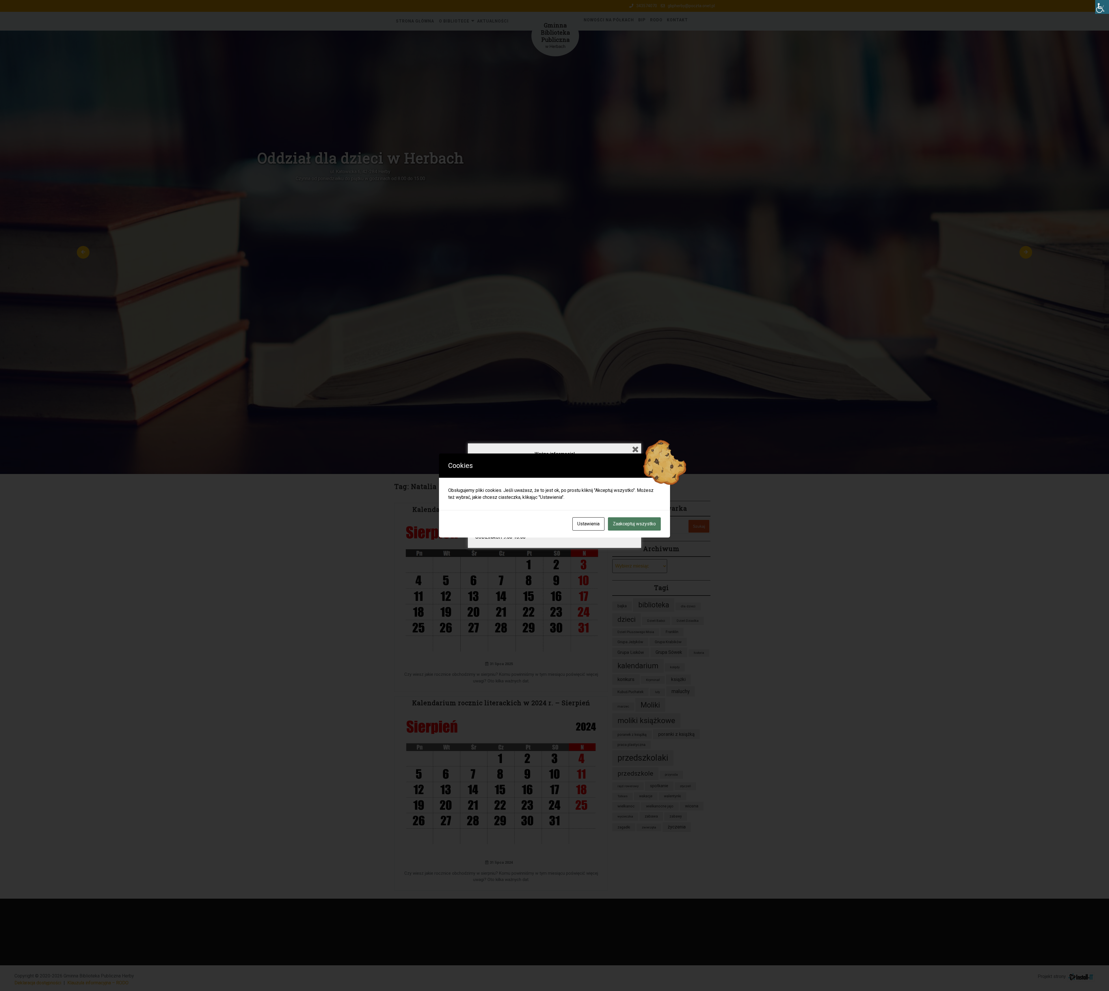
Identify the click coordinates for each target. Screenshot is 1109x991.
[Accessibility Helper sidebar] (1102, 7)
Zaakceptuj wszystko (634, 524)
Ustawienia (588, 524)
